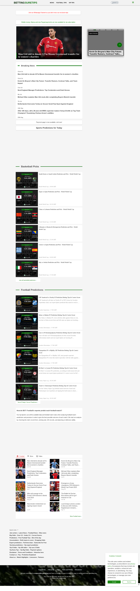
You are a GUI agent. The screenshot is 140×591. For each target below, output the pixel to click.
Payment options (36, 550)
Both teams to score (27, 540)
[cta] (30, 166)
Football (21, 456)
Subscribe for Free (40, 542)
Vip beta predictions (16, 545)
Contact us (13, 555)
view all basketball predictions (27, 280)
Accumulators (14, 540)
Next (115, 43)
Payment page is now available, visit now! (49, 122)
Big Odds (13, 535)
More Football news (75, 516)
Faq (19, 555)
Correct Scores (37, 535)
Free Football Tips (24, 538)
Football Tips (61, 2)
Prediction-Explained (29, 555)
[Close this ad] (138, 584)
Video (40, 456)
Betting (25, 3)
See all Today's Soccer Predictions (27, 402)
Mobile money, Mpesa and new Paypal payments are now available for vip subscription (48, 22)
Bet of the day (36, 538)
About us (13, 557)
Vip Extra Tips (14, 550)
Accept (114, 582)
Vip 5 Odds (13, 547)
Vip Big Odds (24, 550)
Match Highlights (22, 557)
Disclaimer (13, 552)
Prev (96, 43)
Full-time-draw (28, 542)
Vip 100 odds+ (23, 547)
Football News (33, 533)
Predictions (13, 538)
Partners (41, 557)
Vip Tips (71, 2)
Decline (129, 582)
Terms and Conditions (25, 552)
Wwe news (42, 533)
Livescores (33, 557)
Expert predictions (16, 542)
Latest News (23, 533)
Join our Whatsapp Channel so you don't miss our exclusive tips (48, 12)
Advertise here (39, 552)
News (52, 2)
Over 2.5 (20, 535)
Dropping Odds (40, 540)
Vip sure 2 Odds (34, 547)
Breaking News (28, 65)
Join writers (13, 533)
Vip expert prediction (31, 545)
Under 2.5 (27, 535)
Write (116, 2)
